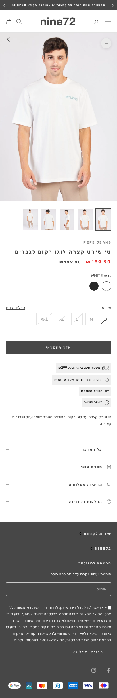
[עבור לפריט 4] (49, 219)
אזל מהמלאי (58, 347)
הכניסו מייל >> (88, 652)
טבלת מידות (15, 307)
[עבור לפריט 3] (67, 219)
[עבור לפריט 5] (31, 219)
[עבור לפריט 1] (103, 219)
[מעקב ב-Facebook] (108, 670)
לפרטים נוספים (26, 640)
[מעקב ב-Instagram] (94, 670)
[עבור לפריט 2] (85, 219)
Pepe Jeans (97, 242)
